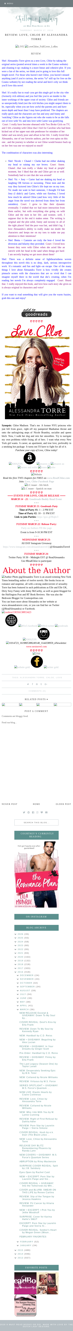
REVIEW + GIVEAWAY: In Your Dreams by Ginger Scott (36, 1047)
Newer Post (10, 804)
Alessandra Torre (32, 678)
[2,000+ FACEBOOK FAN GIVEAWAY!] (25, 1283)
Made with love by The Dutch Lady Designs (48, 1325)
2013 (21, 1258)
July (23, 994)
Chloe (50, 678)
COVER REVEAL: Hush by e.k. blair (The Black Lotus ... (36, 1133)
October (26, 983)
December (27, 975)
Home (36, 804)
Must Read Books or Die (25, 1325)
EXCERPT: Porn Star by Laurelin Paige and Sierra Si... (37, 1224)
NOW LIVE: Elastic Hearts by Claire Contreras (35, 1093)
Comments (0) (37, 691)
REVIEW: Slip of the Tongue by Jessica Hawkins (36, 1197)
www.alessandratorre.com (14, 605)
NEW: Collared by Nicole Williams (38, 1077)
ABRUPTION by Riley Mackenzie (37, 1161)
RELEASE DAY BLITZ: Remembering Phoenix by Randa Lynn (35, 1148)
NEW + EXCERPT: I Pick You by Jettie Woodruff (37, 1211)
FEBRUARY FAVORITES (32, 1236)
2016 (21, 972)
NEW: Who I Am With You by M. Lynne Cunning (36, 1113)
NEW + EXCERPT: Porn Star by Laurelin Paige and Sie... (36, 1177)
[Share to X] (28, 684)
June (23, 998)
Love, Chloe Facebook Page (39, 481)
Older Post (63, 804)
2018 (21, 964)
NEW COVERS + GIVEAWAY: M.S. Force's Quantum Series (38, 1156)
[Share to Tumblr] (41, 684)
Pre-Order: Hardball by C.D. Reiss (38, 1053)
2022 (21, 949)
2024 (21, 942)
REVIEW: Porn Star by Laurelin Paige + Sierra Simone (36, 1126)
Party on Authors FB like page (36, 528)
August (25, 990)
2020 (21, 957)
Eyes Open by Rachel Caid (34, 1172)
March (25, 1009)
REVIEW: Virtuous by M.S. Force (37, 1081)
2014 (21, 1254)
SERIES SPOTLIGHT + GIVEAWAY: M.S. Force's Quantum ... (38, 1086)
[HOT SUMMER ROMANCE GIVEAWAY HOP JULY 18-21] (25, 1305)
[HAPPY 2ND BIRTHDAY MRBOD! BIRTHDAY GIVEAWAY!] (47, 1283)
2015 (21, 1250)
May (23, 1002)
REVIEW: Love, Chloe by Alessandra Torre (33, 1100)
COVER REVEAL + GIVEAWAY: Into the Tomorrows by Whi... (36, 1184)
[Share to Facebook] (32, 684)
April (24, 1005)
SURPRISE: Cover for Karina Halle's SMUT (35, 1217)
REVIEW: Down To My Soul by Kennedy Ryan (36, 1030)
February (27, 1242)
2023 (21, 945)
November (27, 979)
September (28, 987)
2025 (21, 938)
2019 (21, 961)
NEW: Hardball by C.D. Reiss (35, 1035)
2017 (21, 968)
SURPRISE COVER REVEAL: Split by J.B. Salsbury (38, 1167)
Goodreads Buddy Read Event (45, 499)
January (26, 1245)
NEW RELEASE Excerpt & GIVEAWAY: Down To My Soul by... (37, 1015)
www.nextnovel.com (36, 646)
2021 (21, 953)
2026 (21, 934)
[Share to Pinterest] (37, 684)
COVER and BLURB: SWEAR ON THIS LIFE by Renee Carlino (37, 1191)
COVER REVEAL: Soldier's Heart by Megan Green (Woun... (38, 1231)
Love (59, 678)
